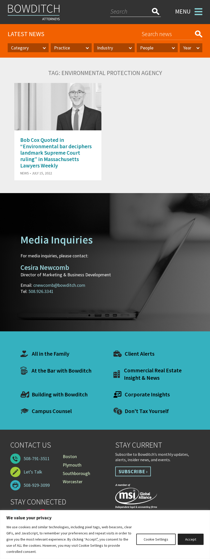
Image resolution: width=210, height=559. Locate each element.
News (24, 173)
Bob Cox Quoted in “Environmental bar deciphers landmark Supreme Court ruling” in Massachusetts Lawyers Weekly (56, 152)
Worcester (72, 481)
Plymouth (72, 465)
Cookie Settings (156, 539)
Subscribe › (133, 471)
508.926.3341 (41, 291)
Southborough (76, 473)
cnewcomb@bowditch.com (59, 285)
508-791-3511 (37, 458)
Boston (70, 456)
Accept (190, 539)
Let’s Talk (33, 472)
